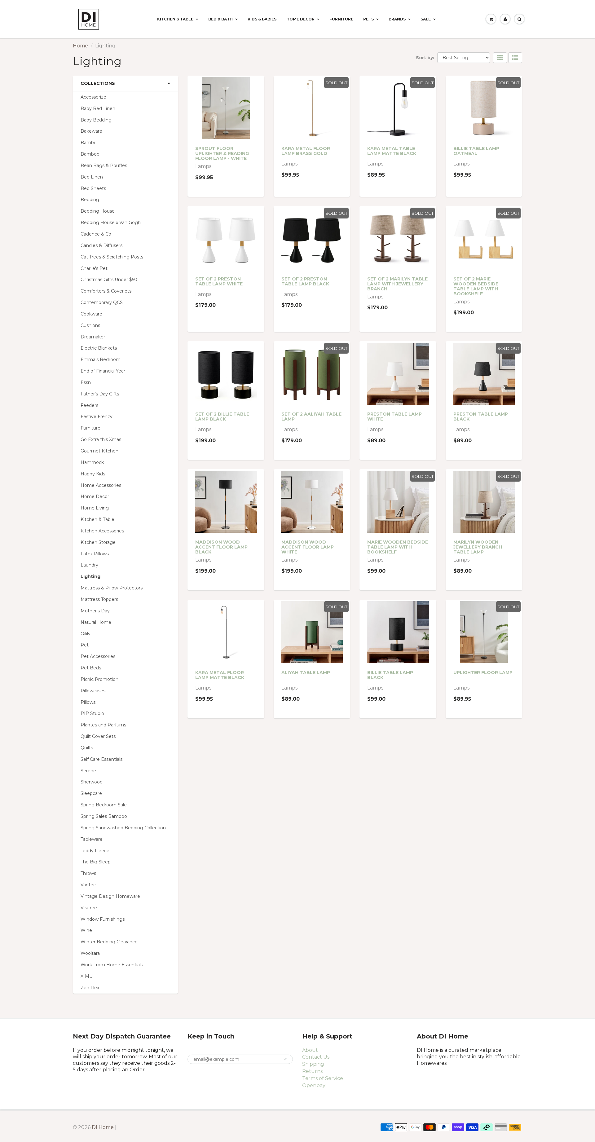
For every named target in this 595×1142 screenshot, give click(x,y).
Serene (88, 771)
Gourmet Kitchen (99, 451)
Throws (88, 873)
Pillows (88, 702)
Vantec (88, 885)
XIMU (87, 976)
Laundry (89, 565)
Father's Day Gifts (100, 394)
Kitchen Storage (98, 542)
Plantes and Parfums (103, 725)
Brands (397, 19)
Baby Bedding (96, 120)
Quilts (87, 748)
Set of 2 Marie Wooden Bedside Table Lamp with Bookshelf (475, 286)
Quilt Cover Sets (98, 736)
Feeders (89, 405)
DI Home (103, 1127)
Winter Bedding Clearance (109, 942)
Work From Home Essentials (112, 965)
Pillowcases (93, 691)
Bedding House (98, 211)
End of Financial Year (103, 371)
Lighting (90, 576)
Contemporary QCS (102, 302)
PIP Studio (92, 713)
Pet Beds (91, 668)
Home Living (95, 508)
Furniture (341, 19)
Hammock (92, 462)
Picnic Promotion (99, 679)
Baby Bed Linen (98, 108)
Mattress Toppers (99, 599)
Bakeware (91, 131)
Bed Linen (92, 177)
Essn (86, 382)
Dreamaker (93, 337)
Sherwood (92, 782)
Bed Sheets (93, 188)
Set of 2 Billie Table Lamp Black (222, 416)
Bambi (88, 142)
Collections (98, 83)
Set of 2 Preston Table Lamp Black (305, 281)
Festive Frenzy (96, 416)
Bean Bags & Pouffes (104, 165)
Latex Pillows (95, 554)
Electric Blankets (99, 348)
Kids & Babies (262, 19)
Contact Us (315, 1057)
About (310, 1050)
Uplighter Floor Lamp (483, 672)
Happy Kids (93, 474)
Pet (85, 645)
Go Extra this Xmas (101, 439)
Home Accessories (101, 485)
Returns (312, 1071)
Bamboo (90, 154)
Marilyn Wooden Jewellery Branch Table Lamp (477, 547)
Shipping (313, 1064)
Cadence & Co (96, 234)
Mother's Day (95, 611)
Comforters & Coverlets (106, 291)
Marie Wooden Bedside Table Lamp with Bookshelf (397, 547)
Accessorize (93, 97)
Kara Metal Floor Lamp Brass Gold (305, 151)
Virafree (89, 908)
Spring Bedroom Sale (104, 805)
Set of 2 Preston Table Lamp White (219, 281)
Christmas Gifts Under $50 (109, 279)
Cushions (90, 325)
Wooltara (90, 953)
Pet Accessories (98, 656)
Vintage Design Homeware (110, 896)
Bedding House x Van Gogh (111, 222)
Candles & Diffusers (101, 245)
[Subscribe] (285, 1059)
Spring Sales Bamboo (104, 816)
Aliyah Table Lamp (305, 672)
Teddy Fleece (95, 850)
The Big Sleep (96, 862)
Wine (86, 930)
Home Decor (300, 19)
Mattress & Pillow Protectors (112, 588)
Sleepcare (91, 793)
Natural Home (96, 622)
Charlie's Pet (94, 268)
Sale (426, 19)
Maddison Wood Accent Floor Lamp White (307, 547)
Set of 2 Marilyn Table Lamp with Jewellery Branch (397, 284)
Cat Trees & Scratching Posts (112, 257)
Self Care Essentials (101, 759)
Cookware (91, 314)
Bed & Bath (220, 19)
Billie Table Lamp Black (390, 675)
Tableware (92, 839)
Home (80, 46)
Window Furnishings (103, 919)
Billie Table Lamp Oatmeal (476, 151)
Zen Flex (90, 987)
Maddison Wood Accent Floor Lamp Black (221, 547)
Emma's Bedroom (101, 359)
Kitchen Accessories (102, 531)
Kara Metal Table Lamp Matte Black (391, 151)
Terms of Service (322, 1078)
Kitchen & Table (175, 19)
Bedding (90, 199)
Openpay (313, 1085)
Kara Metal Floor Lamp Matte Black (219, 675)
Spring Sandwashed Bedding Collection (123, 828)
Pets (368, 19)
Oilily (85, 634)
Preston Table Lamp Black (480, 416)
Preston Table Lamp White (394, 416)
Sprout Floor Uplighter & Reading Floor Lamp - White (222, 153)
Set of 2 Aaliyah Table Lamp (311, 416)
